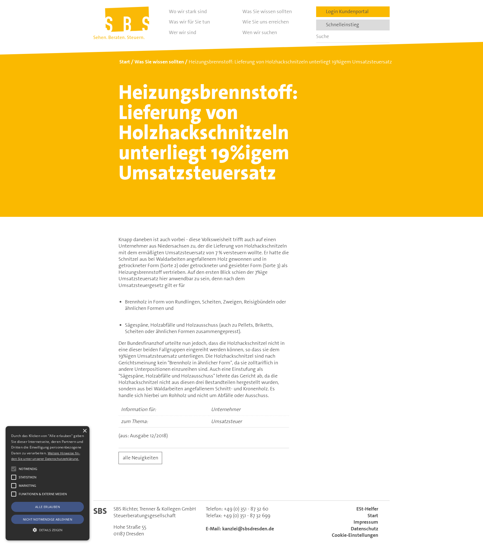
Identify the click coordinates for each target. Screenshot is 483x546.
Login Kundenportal (346, 11)
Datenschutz (364, 528)
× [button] (84, 431)
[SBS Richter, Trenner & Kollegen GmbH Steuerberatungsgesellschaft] (121, 23)
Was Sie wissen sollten (267, 11)
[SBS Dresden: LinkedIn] (217, 486)
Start (373, 515)
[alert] (47, 483)
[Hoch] (468, 513)
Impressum (366, 522)
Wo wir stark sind (188, 11)
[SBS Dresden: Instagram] (265, 486)
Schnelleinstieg (341, 24)
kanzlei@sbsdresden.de (248, 528)
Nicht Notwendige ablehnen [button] (47, 519)
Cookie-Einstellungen (355, 535)
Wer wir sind (182, 32)
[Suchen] (383, 36)
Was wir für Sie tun (189, 21)
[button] (13, 468)
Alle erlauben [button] (47, 507)
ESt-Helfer (367, 508)
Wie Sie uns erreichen (265, 21)
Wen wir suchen (259, 32)
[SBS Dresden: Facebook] (241, 487)
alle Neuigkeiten (140, 457)
